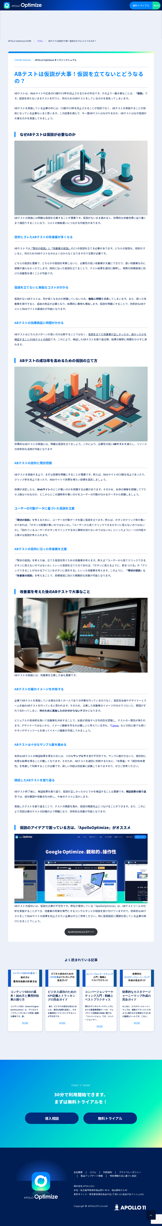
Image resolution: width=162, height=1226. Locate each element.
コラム (93, 1172)
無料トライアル (141, 5)
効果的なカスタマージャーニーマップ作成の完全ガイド (136, 995)
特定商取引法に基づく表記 (123, 1175)
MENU (156, 5)
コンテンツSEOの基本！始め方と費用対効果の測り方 (24, 995)
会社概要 (78, 1172)
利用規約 (107, 1172)
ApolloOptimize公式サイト (81, 931)
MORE (25, 1023)
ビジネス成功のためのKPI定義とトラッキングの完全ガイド (62, 995)
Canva (114, 725)
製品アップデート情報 (92, 1175)
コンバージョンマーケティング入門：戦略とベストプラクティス (99, 995)
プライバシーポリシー (130, 1172)
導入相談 (52, 1118)
